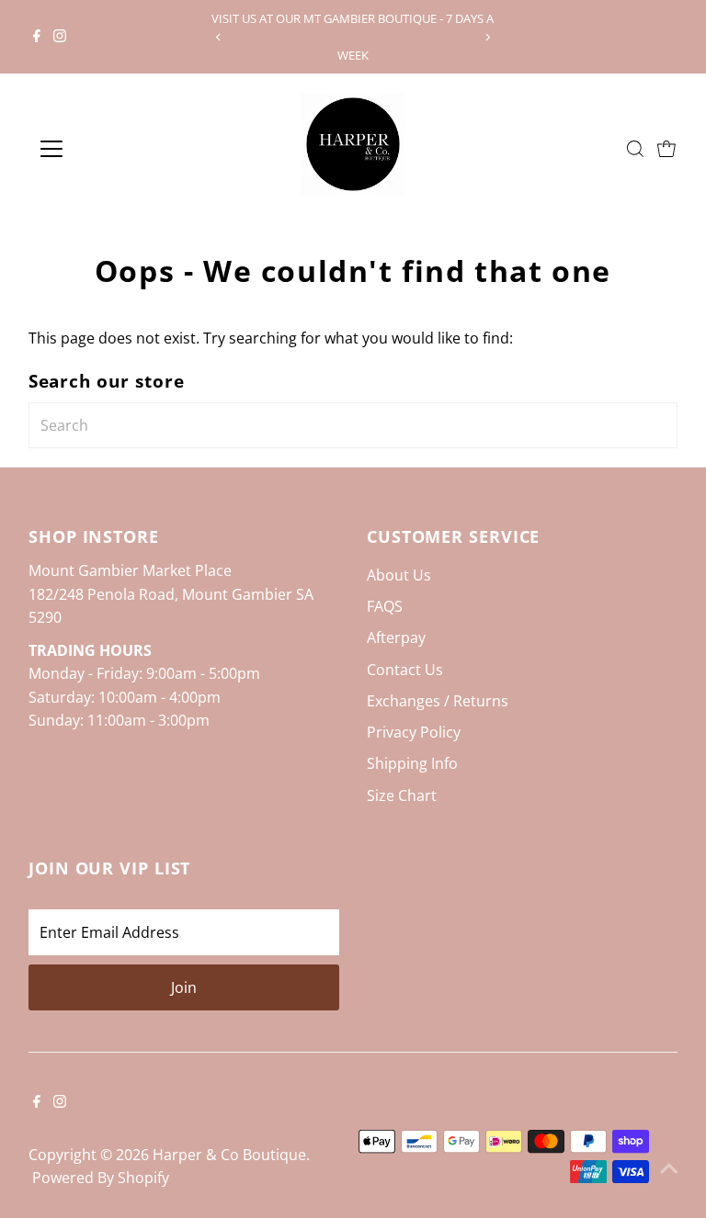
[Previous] (218, 37)
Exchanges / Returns (437, 701)
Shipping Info (412, 763)
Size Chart (402, 795)
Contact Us (405, 670)
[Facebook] (36, 37)
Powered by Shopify (100, 1177)
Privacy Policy (414, 732)
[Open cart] (666, 149)
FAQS (385, 606)
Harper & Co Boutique (229, 1155)
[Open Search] (635, 149)
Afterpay (396, 637)
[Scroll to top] (669, 1167)
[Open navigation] (105, 149)
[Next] (487, 37)
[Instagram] (60, 37)
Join (184, 987)
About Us (399, 575)
